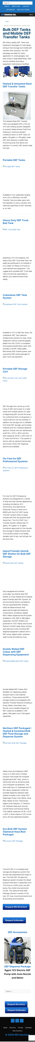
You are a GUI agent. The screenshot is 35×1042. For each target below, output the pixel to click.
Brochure (16, 6)
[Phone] (22, 1021)
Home (6, 21)
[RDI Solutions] (8, 14)
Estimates (11, 10)
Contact (26, 6)
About (7, 6)
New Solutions (23, 10)
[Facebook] (13, 1021)
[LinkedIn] (17, 1021)
